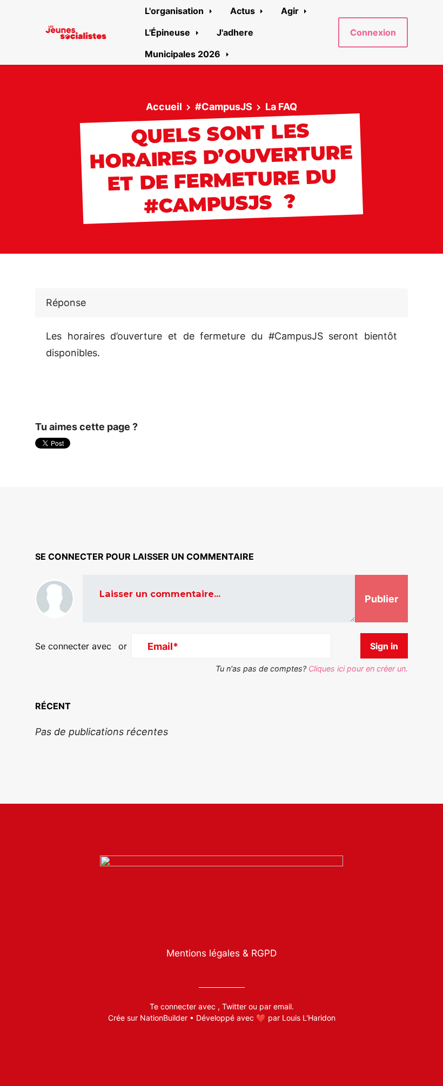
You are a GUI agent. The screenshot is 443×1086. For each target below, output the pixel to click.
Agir (291, 10)
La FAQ (281, 106)
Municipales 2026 (184, 54)
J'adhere (235, 32)
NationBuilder (163, 1017)
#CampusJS (223, 106)
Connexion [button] (373, 32)
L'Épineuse (168, 32)
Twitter (234, 1006)
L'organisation (175, 10)
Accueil (164, 106)
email (282, 1006)
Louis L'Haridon (308, 1017)
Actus (243, 10)
